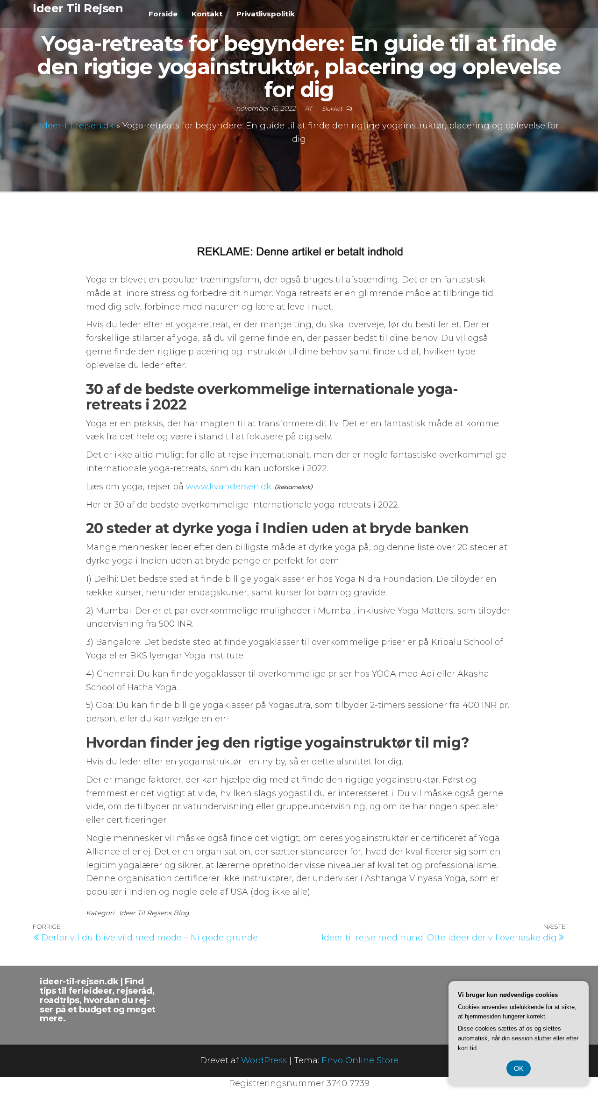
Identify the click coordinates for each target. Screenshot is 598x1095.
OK (518, 1068)
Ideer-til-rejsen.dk (77, 125)
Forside (163, 13)
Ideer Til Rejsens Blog (154, 913)
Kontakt (207, 13)
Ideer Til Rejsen (78, 8)
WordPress (264, 1060)
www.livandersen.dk (228, 486)
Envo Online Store (360, 1060)
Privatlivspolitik (265, 13)
